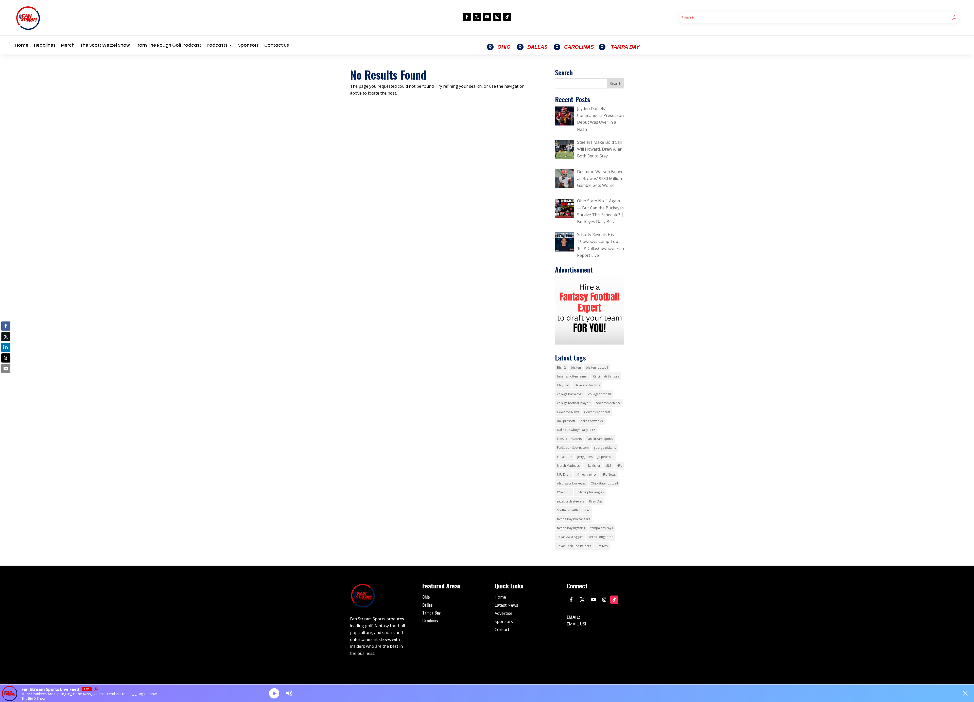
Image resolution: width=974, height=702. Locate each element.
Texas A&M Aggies (570, 537)
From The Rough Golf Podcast (168, 45)
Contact (502, 629)
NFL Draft (563, 474)
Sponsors (248, 45)
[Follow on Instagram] (497, 17)
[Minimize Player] (965, 693)
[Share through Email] (5, 368)
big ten (576, 367)
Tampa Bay (431, 613)
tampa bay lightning (571, 528)
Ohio (426, 597)
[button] (6, 378)
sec (587, 510)
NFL (619, 465)
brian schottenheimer (572, 376)
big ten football (597, 367)
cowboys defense (608, 403)
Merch (68, 45)
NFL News (609, 474)
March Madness (568, 465)
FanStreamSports (569, 439)
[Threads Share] (5, 358)
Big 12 (561, 367)
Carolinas (430, 621)
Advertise (503, 613)
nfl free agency (586, 474)
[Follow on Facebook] (467, 17)
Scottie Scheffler (568, 510)
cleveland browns (587, 385)
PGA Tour (564, 492)
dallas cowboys (591, 421)
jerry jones (585, 457)
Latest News (506, 605)
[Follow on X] (477, 17)
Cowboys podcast (597, 412)
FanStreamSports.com (573, 447)
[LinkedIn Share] (5, 347)
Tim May (602, 546)
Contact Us (276, 45)
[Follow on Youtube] (487, 17)
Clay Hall (563, 385)
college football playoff (573, 403)
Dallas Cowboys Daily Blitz (576, 430)
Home (21, 45)
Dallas (427, 605)
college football (599, 394)
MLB (608, 465)
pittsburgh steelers (570, 501)
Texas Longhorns (600, 537)
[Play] (274, 693)
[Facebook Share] (5, 326)
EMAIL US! (576, 624)
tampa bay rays (601, 528)
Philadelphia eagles (590, 492)
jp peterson (606, 457)
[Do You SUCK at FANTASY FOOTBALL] (589, 343)
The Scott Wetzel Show (105, 45)
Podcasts (217, 45)
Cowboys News (568, 412)
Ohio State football (604, 483)
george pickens (605, 447)
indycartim (564, 457)
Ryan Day (595, 501)
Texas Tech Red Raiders (574, 546)
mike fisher (592, 465)
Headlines (45, 45)
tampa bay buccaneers (573, 519)
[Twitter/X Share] (5, 336)
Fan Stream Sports (600, 439)
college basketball (570, 394)
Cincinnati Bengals (606, 376)
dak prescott (566, 421)
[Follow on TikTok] (507, 17)
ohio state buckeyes (571, 483)
